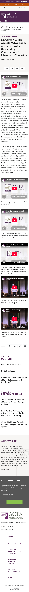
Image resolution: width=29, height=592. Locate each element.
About (10, 537)
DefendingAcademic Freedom (12, 561)
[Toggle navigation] (6, 20)
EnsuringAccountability (14, 570)
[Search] (1, 21)
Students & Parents (23, 7)
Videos (7, 26)
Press (27, 9)
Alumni (10, 7)
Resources (12, 543)
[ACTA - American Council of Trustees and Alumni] (10, 15)
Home (2, 26)
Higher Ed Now (21, 4)
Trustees (6, 7)
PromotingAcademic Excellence (12, 551)
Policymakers (15, 7)
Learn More (24, 1)
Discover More (5, 469)
